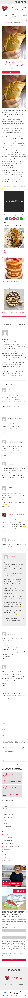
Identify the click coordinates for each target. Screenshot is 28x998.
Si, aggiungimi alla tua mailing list (14, 748)
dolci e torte (15, 765)
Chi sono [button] (14, 15)
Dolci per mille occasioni (12, 846)
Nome (4, 723)
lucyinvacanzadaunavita (16, 514)
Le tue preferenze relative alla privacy (15, 992)
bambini (6, 820)
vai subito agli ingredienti (10, 72)
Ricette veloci (8, 814)
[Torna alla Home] (14, 8)
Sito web (4, 735)
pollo (5, 855)
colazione (7, 849)
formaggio (7, 826)
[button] (14, 987)
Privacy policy (10, 983)
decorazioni (8, 860)
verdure (6, 809)
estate (6, 852)
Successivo (21, 324)
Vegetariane (7, 817)
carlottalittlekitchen (15, 441)
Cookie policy (18, 983)
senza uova (8, 840)
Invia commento (9, 751)
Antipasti (8, 22)
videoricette (8, 837)
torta (5, 829)
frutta (6, 835)
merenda (6, 806)
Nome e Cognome (8, 928)
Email (4, 729)
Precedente (7, 324)
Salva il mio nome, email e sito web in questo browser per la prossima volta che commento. (14, 743)
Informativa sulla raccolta (10, 996)
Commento (5, 701)
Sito (21, 177)
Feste (5, 812)
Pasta (6, 857)
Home (5, 15)
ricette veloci (6, 765)
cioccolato (7, 832)
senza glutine (8, 843)
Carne (5, 823)
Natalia (8, 68)
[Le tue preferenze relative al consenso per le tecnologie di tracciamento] (25, 995)
